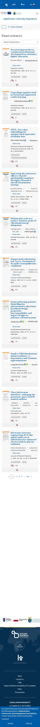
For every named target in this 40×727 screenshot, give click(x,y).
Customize (5, 719)
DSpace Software (10, 686)
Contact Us (20, 679)
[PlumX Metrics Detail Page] (18, 84)
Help (19, 682)
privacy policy (27, 716)
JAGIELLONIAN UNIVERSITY (20, 702)
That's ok (29, 723)
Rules (20, 689)
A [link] (12, 4)
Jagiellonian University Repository (20, 18)
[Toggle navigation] (37, 13)
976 (28, 476)
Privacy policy (20, 692)
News (20, 676)
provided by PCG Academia (26, 686)
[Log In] (22, 4)
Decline (10, 723)
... (3, 27)
